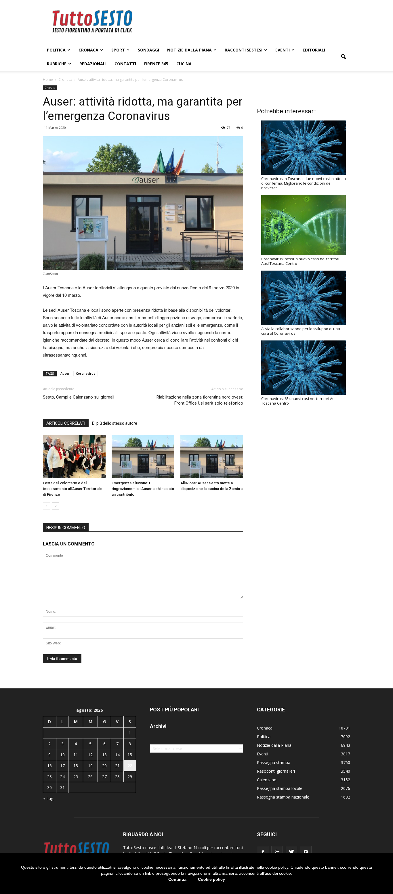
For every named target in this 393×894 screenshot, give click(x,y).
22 (129, 765)
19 (90, 765)
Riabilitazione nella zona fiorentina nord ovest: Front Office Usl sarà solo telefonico (200, 400)
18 (75, 765)
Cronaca (88, 50)
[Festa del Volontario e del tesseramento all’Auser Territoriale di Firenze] (74, 456)
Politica (56, 50)
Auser (65, 373)
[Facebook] (262, 851)
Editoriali (314, 50)
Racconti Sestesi (243, 50)
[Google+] (277, 851)
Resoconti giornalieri (276, 771)
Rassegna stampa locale (279, 788)
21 (117, 765)
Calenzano (266, 779)
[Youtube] (306, 851)
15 (129, 754)
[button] (343, 57)
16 (49, 765)
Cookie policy (211, 879)
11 (75, 754)
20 (104, 765)
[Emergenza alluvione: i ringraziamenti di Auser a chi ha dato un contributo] (143, 456)
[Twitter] (291, 851)
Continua (177, 879)
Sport (118, 50)
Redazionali (92, 63)
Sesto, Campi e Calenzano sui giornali (78, 397)
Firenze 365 (156, 63)
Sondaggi (148, 50)
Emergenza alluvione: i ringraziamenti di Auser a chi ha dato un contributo (143, 489)
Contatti (125, 63)
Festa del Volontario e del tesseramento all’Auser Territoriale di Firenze (72, 489)
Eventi (282, 50)
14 (117, 754)
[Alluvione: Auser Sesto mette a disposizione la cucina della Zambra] (211, 456)
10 (62, 754)
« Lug (48, 798)
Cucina (184, 63)
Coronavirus (85, 373)
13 (104, 754)
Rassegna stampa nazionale (283, 797)
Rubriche (56, 63)
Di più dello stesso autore (114, 423)
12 (90, 754)
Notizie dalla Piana (189, 50)
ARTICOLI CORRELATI (65, 423)
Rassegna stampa (273, 762)
